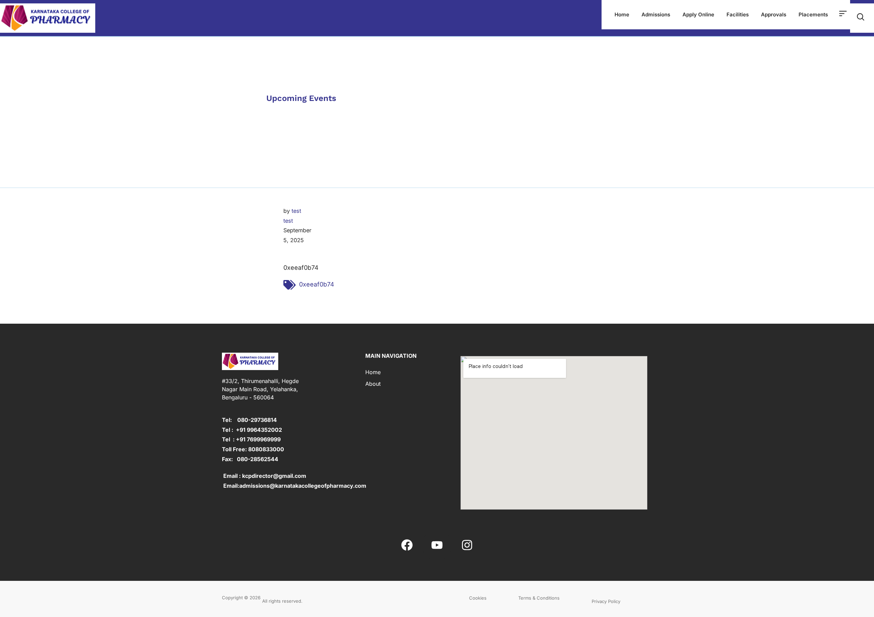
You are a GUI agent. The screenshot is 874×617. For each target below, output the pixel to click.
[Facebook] (407, 545)
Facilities (738, 14)
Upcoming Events (301, 98)
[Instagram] (467, 545)
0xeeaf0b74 (316, 284)
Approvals (773, 14)
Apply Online (698, 14)
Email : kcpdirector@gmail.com (264, 475)
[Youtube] (437, 545)
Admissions (656, 14)
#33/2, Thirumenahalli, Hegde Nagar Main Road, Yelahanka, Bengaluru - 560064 (260, 389)
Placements (813, 14)
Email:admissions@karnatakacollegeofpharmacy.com (294, 485)
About (373, 383)
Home (622, 14)
